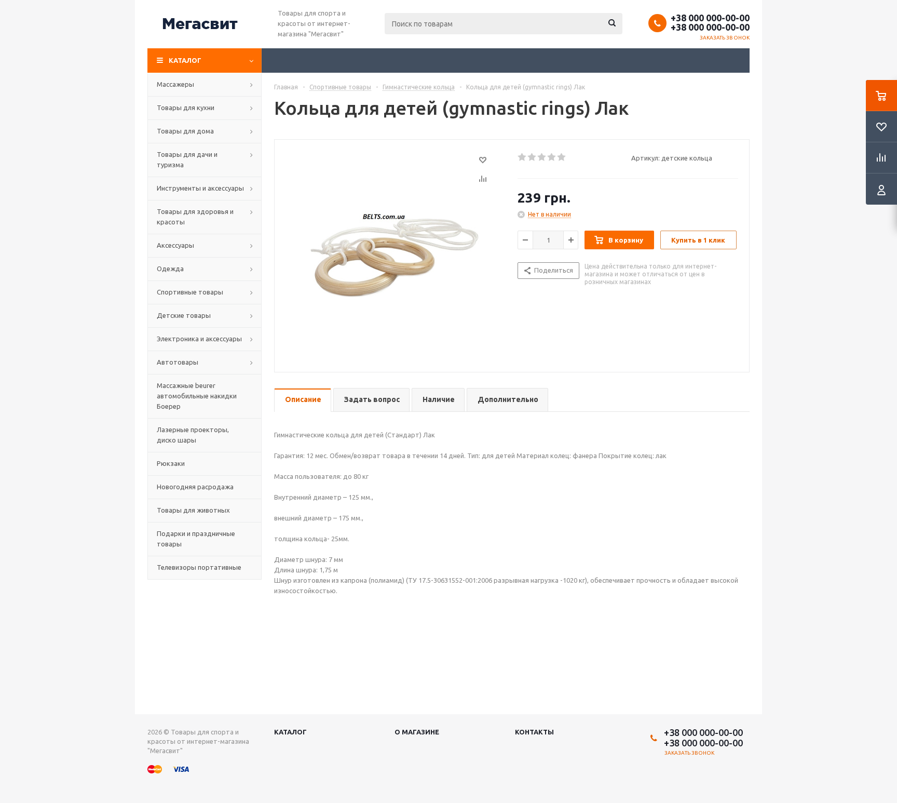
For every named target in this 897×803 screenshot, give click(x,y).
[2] (532, 157)
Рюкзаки (171, 463)
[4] (552, 157)
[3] (542, 157)
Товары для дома (185, 131)
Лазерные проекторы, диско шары (193, 435)
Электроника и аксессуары (199, 338)
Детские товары (184, 315)
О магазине (417, 731)
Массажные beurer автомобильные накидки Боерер (197, 396)
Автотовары (177, 362)
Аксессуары (175, 245)
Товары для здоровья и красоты (195, 216)
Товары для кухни (185, 107)
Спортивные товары (190, 292)
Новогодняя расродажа (195, 486)
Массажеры (175, 84)
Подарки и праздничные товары (196, 538)
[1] (522, 157)
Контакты (534, 731)
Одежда (170, 268)
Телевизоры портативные (199, 567)
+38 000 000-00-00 (710, 17)
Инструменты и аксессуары (200, 188)
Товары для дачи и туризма (187, 159)
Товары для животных (193, 510)
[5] (562, 157)
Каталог (185, 60)
